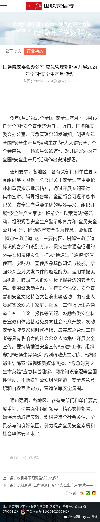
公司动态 (13, 51)
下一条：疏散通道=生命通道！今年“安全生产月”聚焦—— (48, 485)
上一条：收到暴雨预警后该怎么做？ (31, 478)
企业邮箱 (73, 517)
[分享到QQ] (94, 493)
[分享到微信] (88, 493)
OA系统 (91, 517)
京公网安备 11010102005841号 (48, 512)
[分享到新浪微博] (82, 493)
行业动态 (35, 51)
